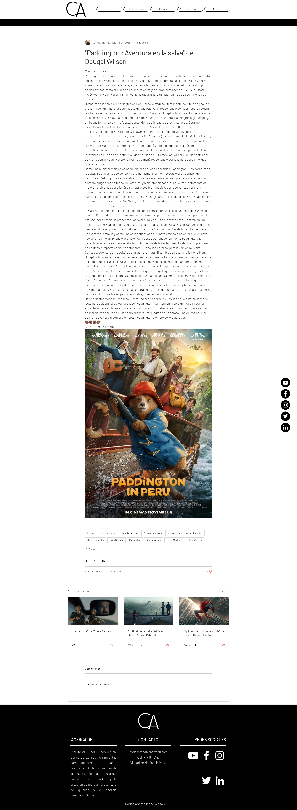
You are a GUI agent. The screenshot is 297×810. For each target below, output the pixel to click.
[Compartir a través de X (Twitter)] (95, 560)
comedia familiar (129, 533)
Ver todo (225, 590)
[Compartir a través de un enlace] (111, 560)
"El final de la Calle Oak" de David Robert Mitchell (145, 633)
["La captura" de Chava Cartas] (93, 611)
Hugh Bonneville (95, 540)
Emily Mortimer (175, 540)
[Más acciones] (210, 42)
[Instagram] (285, 405)
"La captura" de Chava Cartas (91, 631)
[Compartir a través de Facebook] (86, 560)
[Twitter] (285, 416)
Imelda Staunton (194, 533)
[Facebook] (285, 394)
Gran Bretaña (116, 540)
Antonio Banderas (153, 533)
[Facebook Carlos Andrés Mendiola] (206, 755)
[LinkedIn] (285, 427)
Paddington (135, 540)
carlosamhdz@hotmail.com (148, 752)
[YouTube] (285, 382)
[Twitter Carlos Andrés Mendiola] (206, 781)
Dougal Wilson (153, 540)
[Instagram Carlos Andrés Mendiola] (220, 755)
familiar (91, 533)
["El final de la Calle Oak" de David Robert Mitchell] (148, 611)
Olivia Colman (108, 533)
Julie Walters (195, 540)
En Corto (90, 549)
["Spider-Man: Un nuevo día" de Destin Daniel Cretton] (204, 611)
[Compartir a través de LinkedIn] (103, 560)
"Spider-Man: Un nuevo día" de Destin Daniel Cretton (204, 633)
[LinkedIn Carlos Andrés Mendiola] (220, 781)
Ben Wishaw (174, 533)
